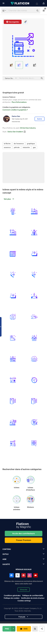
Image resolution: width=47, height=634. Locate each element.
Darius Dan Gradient (15, 132)
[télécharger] (34, 359)
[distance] (13, 380)
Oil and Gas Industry (28, 128)
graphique (31, 144)
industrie (26, 147)
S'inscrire (23, 590)
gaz (34, 147)
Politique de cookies (11, 598)
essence (7, 147)
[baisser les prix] (13, 338)
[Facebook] (11, 575)
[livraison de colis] (34, 211)
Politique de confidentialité (32, 595)
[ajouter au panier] (34, 338)
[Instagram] (29, 575)
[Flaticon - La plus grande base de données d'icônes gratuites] (20, 3)
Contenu (7, 549)
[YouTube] (35, 575)
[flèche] (13, 317)
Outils (6, 554)
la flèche (7, 144)
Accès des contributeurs (23, 533)
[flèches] (13, 253)
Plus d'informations (19, 102)
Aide (4, 559)
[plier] (34, 253)
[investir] (13, 443)
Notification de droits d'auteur (32, 598)
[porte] (13, 401)
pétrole (17, 147)
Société (6, 564)
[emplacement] (13, 359)
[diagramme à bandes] (34, 232)
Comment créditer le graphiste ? (15, 110)
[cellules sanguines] (34, 317)
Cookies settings (24, 601)
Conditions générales (12, 595)
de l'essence (19, 144)
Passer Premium (23, 540)
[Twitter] (17, 575)
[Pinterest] (23, 575)
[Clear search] (32, 10)
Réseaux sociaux (23, 569)
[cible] (34, 443)
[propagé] (13, 211)
